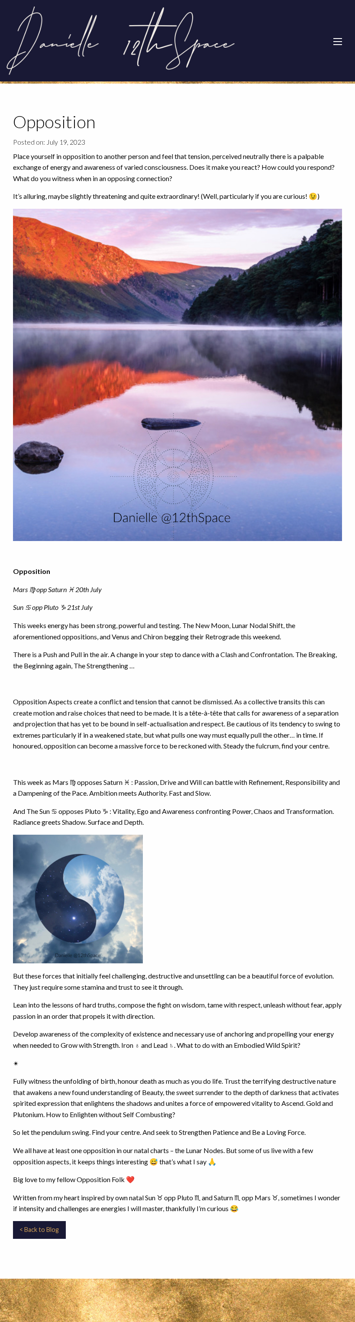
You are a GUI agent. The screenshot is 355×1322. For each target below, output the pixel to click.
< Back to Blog (39, 1229)
